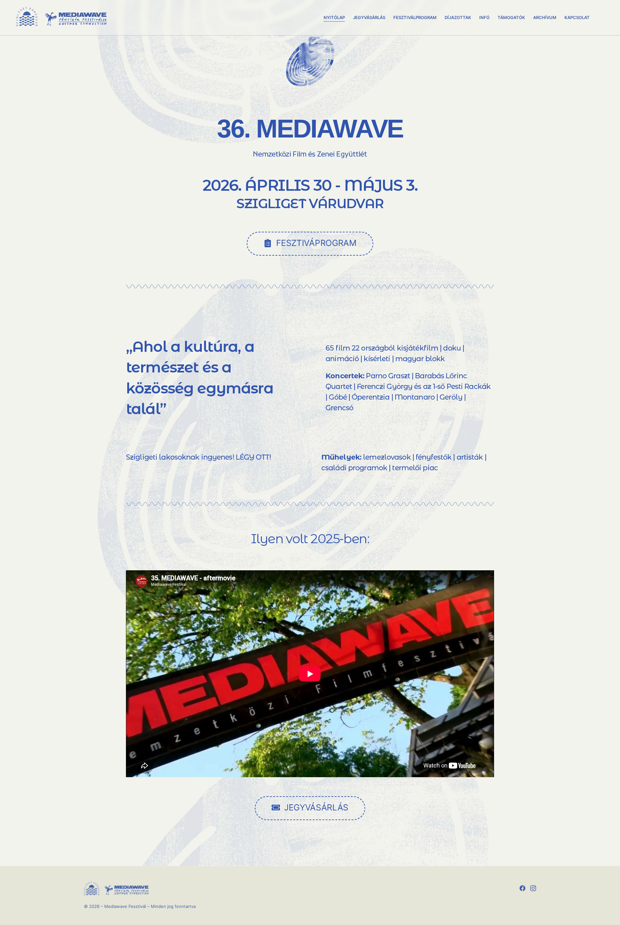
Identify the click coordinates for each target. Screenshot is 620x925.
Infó (484, 17)
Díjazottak (458, 17)
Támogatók (511, 17)
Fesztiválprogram (414, 17)
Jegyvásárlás (369, 17)
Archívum (544, 17)
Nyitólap (334, 17)
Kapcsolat (577, 17)
